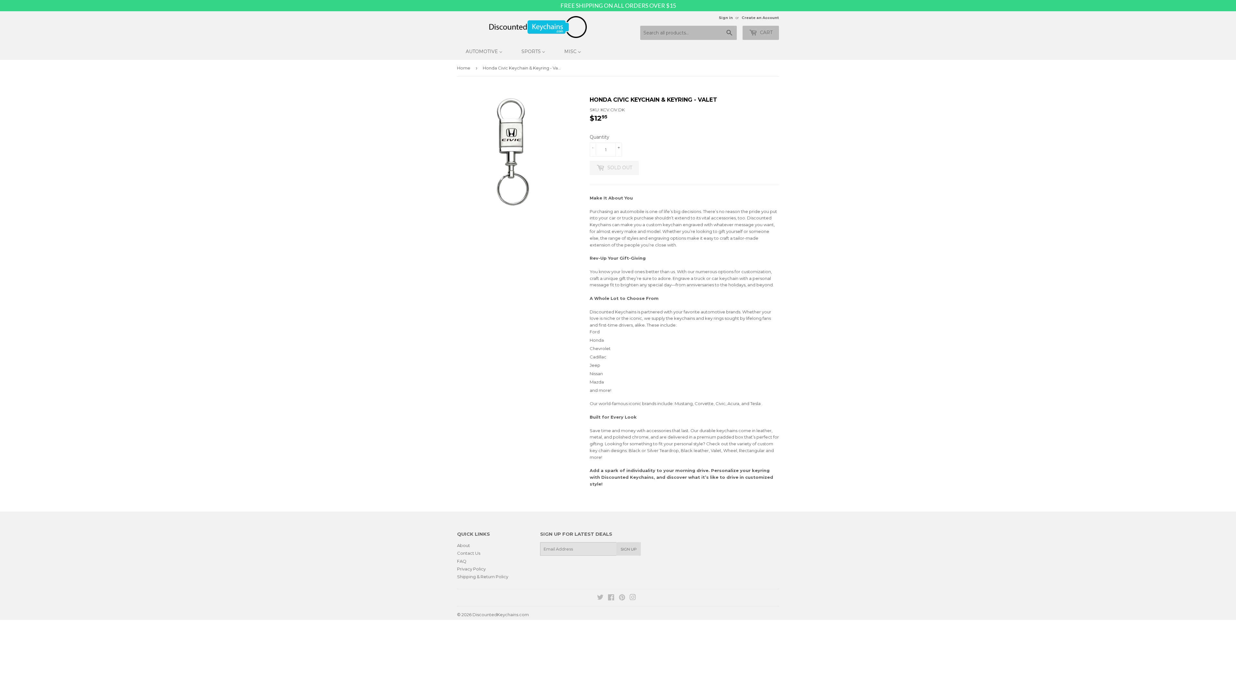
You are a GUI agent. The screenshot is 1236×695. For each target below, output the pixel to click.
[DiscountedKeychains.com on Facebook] (611, 598)
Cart (765, 32)
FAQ (461, 561)
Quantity (599, 137)
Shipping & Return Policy (482, 576)
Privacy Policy (471, 568)
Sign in (726, 17)
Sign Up (629, 549)
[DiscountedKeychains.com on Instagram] (633, 598)
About (463, 545)
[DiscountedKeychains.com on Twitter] (600, 598)
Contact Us (468, 553)
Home (463, 67)
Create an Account (760, 17)
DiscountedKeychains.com (501, 614)
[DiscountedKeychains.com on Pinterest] (622, 598)
